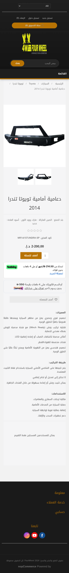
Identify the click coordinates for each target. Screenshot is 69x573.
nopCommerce (27, 566)
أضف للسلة (31, 255)
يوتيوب (34, 535)
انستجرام (27, 535)
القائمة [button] (62, 73)
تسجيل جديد (47, 18)
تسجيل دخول (33, 18)
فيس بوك (42, 535)
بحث (17, 63)
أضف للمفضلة (46, 299)
